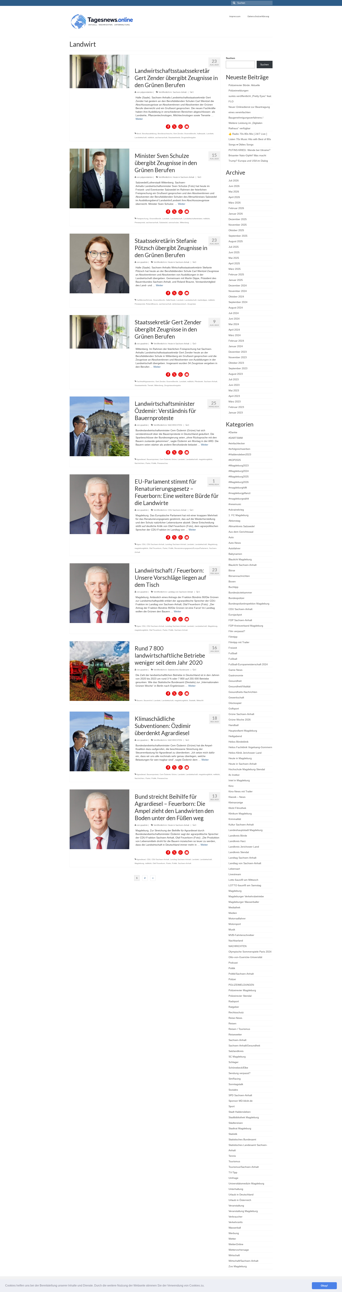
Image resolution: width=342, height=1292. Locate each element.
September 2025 (238, 235)
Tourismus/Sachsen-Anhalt (244, 1166)
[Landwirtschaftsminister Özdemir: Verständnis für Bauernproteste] (99, 426)
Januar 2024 (236, 346)
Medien (233, 913)
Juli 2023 (234, 379)
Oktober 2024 (236, 296)
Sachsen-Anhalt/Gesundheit (244, 1045)
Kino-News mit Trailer (241, 791)
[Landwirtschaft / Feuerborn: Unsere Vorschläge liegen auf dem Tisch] (99, 592)
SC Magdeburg (237, 1056)
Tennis (232, 1155)
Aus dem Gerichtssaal (241, 531)
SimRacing (235, 1078)
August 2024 (236, 307)
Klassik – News (237, 797)
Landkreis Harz (237, 841)
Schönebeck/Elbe (238, 1067)
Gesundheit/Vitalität (239, 686)
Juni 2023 (234, 385)
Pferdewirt (199, 381)
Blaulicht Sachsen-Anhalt (242, 564)
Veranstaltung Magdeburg (243, 1211)
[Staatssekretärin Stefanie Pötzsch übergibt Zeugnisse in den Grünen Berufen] (99, 263)
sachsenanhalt (161, 137)
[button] (205, 1285)
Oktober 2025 (236, 230)
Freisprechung (142, 219)
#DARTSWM (236, 437)
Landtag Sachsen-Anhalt (175, 544)
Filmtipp (233, 636)
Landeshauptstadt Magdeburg (246, 830)
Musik (232, 929)
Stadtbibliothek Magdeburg (244, 1117)
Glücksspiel (235, 703)
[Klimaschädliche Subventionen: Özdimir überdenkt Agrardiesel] (99, 741)
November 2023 (238, 357)
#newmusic (235, 504)
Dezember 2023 (238, 351)
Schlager (234, 1062)
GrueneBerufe (190, 134)
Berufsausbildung (149, 134)
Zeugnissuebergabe (172, 385)
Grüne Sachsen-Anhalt (241, 714)
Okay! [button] (324, 1285)
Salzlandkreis (236, 1051)
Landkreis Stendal (239, 852)
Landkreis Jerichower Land (244, 846)
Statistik (192, 700)
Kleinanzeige (236, 802)
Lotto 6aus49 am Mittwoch (243, 879)
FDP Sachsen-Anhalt (240, 620)
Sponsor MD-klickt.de (241, 1100)
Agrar (138, 544)
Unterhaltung (236, 1189)
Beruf (139, 134)
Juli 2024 (234, 313)
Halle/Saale (170, 300)
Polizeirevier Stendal (240, 995)
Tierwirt (150, 385)
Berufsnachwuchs (165, 134)
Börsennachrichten (239, 576)
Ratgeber (234, 1006)
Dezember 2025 (238, 219)
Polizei (232, 979)
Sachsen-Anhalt (179, 92)
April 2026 (234, 197)
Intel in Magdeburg (239, 780)
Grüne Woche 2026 (240, 719)
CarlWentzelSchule (144, 300)
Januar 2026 (236, 213)
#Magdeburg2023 (239, 465)
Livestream (235, 874)
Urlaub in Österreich (240, 1200)
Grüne (174, 459)
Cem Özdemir (165, 459)
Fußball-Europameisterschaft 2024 (248, 664)
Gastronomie (236, 675)
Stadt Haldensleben (240, 1111)
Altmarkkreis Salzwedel (242, 526)
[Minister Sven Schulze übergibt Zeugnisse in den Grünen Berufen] (99, 178)
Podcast (233, 962)
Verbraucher (235, 1216)
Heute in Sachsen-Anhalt (183, 177)
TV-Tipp (233, 1172)
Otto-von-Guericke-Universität (245, 957)
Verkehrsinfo (236, 1222)
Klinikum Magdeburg (240, 813)
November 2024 (238, 291)
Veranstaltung (236, 1205)
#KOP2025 (235, 460)
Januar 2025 (236, 280)
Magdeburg (212, 544)
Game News (235, 669)
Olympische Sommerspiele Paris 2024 (250, 951)
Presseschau (162, 463)
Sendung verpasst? (239, 1073)
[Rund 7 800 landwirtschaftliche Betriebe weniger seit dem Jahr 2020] (99, 670)
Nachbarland (236, 940)
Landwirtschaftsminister (192, 219)
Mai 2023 (234, 390)
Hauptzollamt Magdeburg (243, 730)
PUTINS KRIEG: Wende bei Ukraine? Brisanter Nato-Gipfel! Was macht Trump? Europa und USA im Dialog (249, 155)
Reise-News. (236, 1017)
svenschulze (174, 222)
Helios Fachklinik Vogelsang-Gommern (250, 747)
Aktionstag (234, 520)
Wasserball (235, 1227)
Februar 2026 (236, 208)
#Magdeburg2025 (239, 476)
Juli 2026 (234, 180)
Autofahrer (234, 548)
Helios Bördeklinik (238, 741)
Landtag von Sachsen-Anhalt (180, 592)
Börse (232, 570)
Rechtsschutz (236, 1012)
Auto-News (235, 542)
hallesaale (201, 134)
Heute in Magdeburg (240, 758)
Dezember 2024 (238, 285)
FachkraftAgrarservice (145, 381)
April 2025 (234, 263)
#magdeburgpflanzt (239, 493)
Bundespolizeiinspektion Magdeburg (249, 603)
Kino (231, 785)
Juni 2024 (234, 318)
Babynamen (235, 553)
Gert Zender (178, 134)
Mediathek (234, 907)
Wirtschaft (234, 1255)
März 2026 (235, 202)
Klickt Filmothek (237, 808)
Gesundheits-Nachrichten (243, 692)
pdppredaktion (146, 92)
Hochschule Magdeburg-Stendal (247, 769)
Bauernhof (148, 700)
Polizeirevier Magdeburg (242, 990)
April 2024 (234, 329)
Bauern (140, 700)
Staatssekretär (174, 137)
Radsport (234, 1001)
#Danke (233, 432)
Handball (234, 725)
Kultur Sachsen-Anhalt (241, 824)
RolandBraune (152, 304)
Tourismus (234, 1161)
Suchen (230, 58)
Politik (153, 463)
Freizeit (233, 647)
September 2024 (238, 302)
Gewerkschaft (236, 697)
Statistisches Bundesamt (178, 670)
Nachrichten (139, 463)
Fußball (233, 653)
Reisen (232, 1023)
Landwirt (209, 134)
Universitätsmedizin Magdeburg (246, 1183)
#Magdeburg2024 (239, 471)
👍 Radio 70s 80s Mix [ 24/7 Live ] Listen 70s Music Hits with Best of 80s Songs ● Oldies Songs (250, 139)
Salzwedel (163, 222)
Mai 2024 (234, 324)
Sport (232, 1106)
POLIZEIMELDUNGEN (241, 984)
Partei (148, 463)
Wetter (232, 1238)
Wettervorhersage (239, 1249)
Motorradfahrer (237, 918)
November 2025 (238, 224)
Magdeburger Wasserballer (244, 901)
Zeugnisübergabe (188, 137)
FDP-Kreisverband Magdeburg (246, 625)
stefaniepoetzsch (179, 304)
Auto (231, 537)
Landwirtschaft (141, 137)
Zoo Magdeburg (238, 1266)
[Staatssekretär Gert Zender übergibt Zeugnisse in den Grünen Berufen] (99, 331)
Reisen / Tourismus (239, 1029)
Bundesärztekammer (240, 592)
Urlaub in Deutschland (241, 1194)
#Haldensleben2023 (240, 454)
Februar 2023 (236, 407)
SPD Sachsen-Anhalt (240, 1095)
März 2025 (235, 268)
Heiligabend (235, 736)
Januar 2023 (236, 412)
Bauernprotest (153, 459)
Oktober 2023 (236, 362)
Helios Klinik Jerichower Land (245, 752)
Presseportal (140, 222)
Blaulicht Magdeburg (240, 559)
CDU (144, 544)
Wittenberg (184, 222)
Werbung (234, 1233)
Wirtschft (199, 700)
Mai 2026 (234, 191)
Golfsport (234, 708)
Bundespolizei (236, 598)
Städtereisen (236, 1122)
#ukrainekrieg (236, 509)
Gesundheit (235, 681)
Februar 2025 (236, 274)
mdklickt (151, 137)
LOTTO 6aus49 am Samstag (245, 885)
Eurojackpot (235, 614)
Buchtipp (233, 587)
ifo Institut (234, 774)
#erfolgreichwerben (239, 448)
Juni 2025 (234, 252)
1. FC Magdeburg (238, 515)
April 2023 (234, 396)
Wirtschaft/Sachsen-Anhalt (243, 1260)
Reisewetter (235, 1034)
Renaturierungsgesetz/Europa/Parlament (191, 548)
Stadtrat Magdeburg (240, 1128)
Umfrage (233, 1178)
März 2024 (235, 335)
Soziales (233, 1089)
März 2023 (235, 401)
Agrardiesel (141, 459)
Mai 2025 (234, 257)
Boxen (232, 581)
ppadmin (144, 262)
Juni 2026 (234, 186)
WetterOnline (236, 1244)
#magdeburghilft (238, 487)
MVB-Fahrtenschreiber (241, 935)
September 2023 (238, 368)
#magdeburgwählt (239, 498)
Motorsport (235, 924)
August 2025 (236, 241)
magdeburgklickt (205, 459)
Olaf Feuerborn (155, 548)
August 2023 (236, 373)
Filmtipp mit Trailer (239, 642)
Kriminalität (235, 819)
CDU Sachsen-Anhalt (177, 510)
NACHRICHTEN (175, 425)
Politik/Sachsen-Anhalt (241, 973)
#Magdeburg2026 (239, 482)
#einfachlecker (237, 443)
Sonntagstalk (236, 1084)
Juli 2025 (234, 246)
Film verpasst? (237, 631)
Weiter (139, 118)
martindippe (202, 300)
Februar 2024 (236, 340)
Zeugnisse (191, 304)
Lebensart (234, 868)
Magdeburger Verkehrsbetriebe (246, 896)
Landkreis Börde (238, 835)
